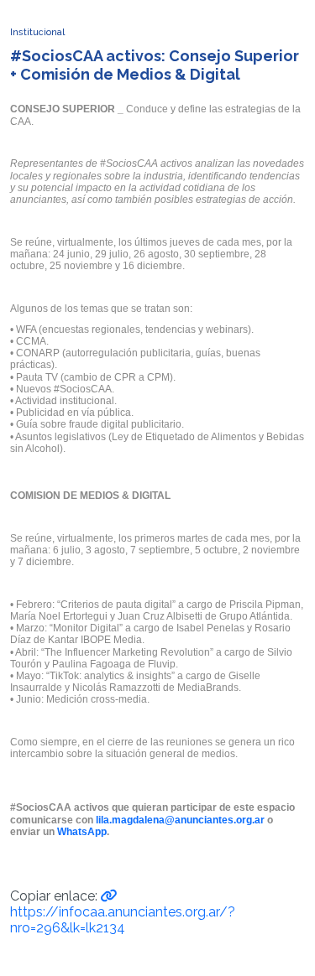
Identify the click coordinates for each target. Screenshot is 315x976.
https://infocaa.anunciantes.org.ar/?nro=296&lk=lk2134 (122, 920)
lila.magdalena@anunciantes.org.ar (180, 820)
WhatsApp (82, 832)
